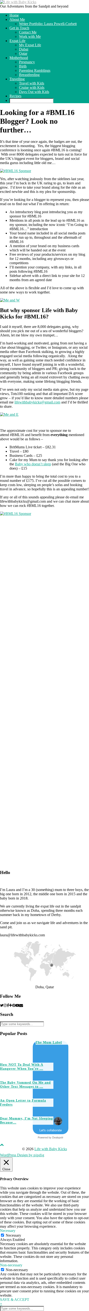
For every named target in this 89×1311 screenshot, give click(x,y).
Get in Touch (19, 28)
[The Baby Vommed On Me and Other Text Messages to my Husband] (69, 1072)
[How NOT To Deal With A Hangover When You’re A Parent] (52, 1054)
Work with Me (30, 36)
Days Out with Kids (34, 92)
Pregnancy (27, 62)
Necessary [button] (7, 1231)
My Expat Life (30, 45)
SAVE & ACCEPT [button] (14, 1300)
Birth (23, 66)
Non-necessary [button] (11, 1265)
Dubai (23, 49)
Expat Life (17, 41)
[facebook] (8, 1005)
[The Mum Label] (16, 1049)
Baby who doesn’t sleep (33, 464)
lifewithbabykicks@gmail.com (37, 402)
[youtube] (17, 1005)
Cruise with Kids (31, 87)
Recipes (15, 96)
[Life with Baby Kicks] (18, 2)
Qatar (23, 53)
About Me (17, 19)
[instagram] (5, 1005)
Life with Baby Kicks (50, 1149)
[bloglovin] (10, 1005)
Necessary (13, 1235)
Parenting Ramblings (34, 70)
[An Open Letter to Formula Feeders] (69, 1090)
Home (14, 15)
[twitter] (2, 1005)
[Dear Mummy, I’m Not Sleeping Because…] (69, 1107)
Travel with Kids (31, 83)
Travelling (17, 79)
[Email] (21, 1005)
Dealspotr (57, 1137)
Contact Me (28, 32)
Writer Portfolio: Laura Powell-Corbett (48, 24)
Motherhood (18, 58)
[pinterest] (13, 1005)
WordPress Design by (22, 1155)
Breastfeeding (29, 75)
